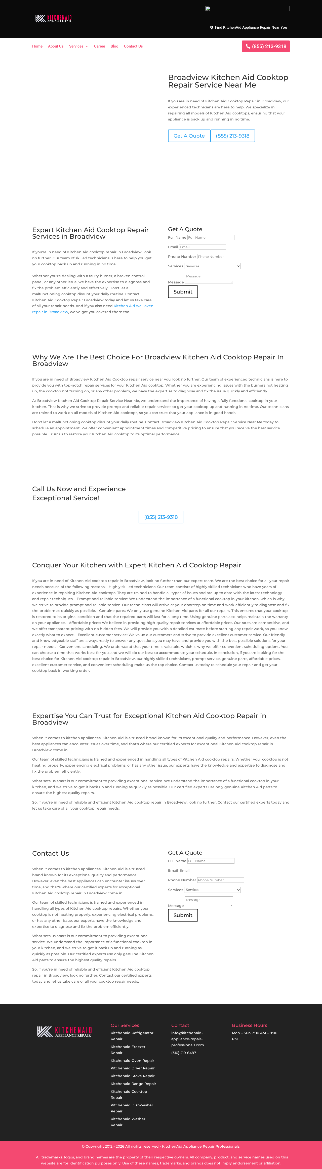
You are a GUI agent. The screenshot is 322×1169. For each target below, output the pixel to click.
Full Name (177, 237)
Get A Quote (189, 136)
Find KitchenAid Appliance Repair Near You (251, 27)
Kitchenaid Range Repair (133, 1083)
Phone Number (182, 256)
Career (99, 47)
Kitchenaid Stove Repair (133, 1076)
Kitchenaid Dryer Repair (133, 1068)
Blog (114, 47)
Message (176, 282)
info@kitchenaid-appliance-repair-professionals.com (187, 1039)
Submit (183, 292)
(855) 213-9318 (269, 46)
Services (76, 47)
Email (173, 247)
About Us (56, 47)
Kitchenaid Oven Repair (132, 1060)
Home (37, 47)
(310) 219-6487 (183, 1053)
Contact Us (133, 47)
